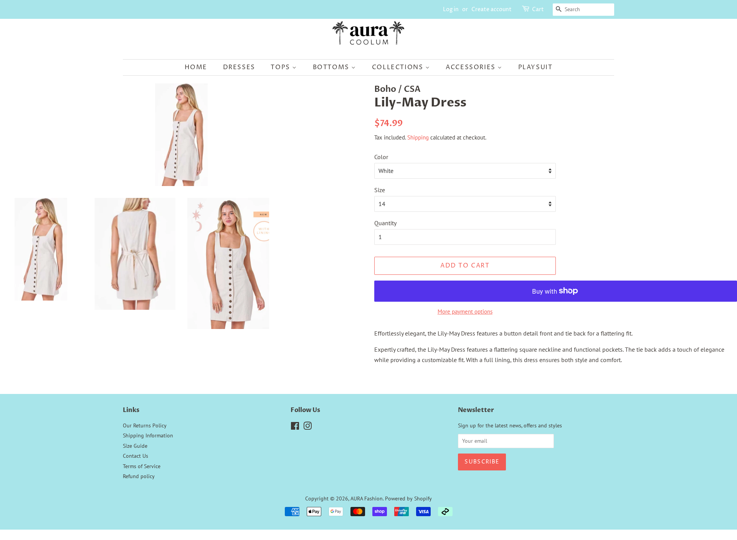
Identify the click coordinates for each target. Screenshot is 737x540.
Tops (281, 67)
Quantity (385, 223)
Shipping (418, 137)
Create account (491, 9)
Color (381, 157)
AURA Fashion (366, 498)
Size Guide (135, 445)
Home (196, 67)
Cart (538, 9)
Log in (451, 9)
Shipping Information (148, 435)
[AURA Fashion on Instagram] (307, 427)
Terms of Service (141, 466)
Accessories (471, 67)
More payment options (465, 311)
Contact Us (135, 455)
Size (379, 190)
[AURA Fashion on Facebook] (295, 427)
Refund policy (139, 476)
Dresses (239, 67)
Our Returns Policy (145, 425)
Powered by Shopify (408, 498)
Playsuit (535, 67)
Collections (398, 67)
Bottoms (332, 67)
